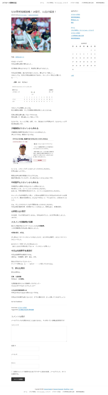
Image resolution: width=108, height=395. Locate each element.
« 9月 (72, 75)
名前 (13, 346)
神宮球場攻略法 (75, 17)
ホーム (73, 27)
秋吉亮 (26, 309)
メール (14, 354)
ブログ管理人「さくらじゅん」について (82, 30)
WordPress (66, 389)
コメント (15, 325)
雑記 (72, 22)
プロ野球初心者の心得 (77, 35)
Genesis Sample (48, 389)
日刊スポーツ (20, 57)
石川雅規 (21, 309)
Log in (71, 389)
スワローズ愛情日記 (9, 3)
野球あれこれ (75, 20)
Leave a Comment (33, 15)
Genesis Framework (58, 389)
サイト (13, 363)
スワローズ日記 (22, 307)
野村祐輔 (31, 309)
